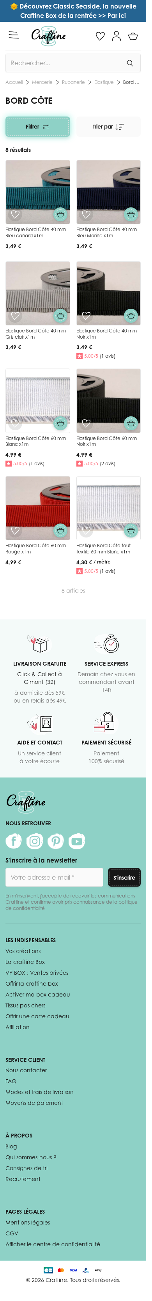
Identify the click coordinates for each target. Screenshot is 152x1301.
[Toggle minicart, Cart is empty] (133, 36)
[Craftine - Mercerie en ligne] (48, 36)
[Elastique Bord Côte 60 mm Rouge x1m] (37, 508)
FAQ (10, 1081)
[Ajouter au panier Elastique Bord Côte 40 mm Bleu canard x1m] (60, 214)
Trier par (103, 126)
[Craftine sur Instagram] (35, 841)
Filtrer (32, 126)
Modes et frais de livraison (39, 1092)
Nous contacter (26, 1070)
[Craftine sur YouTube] (77, 841)
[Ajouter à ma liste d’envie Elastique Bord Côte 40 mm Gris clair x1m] (15, 316)
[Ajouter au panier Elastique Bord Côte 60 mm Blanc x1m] (60, 423)
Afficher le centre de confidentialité (52, 1244)
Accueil (14, 82)
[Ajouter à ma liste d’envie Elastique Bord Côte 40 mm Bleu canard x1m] (15, 214)
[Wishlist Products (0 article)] (100, 36)
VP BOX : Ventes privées (36, 972)
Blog (11, 1146)
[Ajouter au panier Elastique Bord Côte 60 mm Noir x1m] (131, 423)
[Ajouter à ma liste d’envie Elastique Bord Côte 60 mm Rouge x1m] (15, 530)
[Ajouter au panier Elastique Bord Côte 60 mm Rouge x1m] (60, 530)
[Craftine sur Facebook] (13, 841)
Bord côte (86, 82)
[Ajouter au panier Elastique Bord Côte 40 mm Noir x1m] (131, 316)
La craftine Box (25, 961)
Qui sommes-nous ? (31, 1157)
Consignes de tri (26, 1168)
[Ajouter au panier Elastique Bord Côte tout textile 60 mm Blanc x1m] (131, 530)
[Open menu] (13, 35)
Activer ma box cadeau (37, 994)
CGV (11, 1233)
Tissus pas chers (25, 1005)
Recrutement (23, 1179)
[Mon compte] (116, 36)
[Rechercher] (129, 63)
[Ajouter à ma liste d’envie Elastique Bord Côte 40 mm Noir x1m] (86, 316)
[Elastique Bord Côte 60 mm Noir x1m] (108, 401)
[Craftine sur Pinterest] (56, 841)
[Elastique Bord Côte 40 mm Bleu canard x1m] (37, 192)
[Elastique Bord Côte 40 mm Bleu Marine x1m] (108, 192)
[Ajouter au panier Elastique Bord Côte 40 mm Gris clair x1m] (60, 316)
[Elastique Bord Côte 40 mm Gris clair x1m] (37, 293)
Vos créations (23, 951)
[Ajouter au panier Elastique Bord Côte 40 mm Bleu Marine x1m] (131, 214)
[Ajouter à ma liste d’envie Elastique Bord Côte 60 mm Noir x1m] (86, 423)
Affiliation (17, 1027)
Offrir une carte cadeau (37, 1016)
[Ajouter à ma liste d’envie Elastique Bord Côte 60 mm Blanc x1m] (15, 423)
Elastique (55, 82)
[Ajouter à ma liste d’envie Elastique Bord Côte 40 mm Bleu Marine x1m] (86, 214)
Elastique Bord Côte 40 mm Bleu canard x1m (35, 232)
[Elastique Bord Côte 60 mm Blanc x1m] (37, 401)
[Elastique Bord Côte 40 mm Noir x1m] (108, 293)
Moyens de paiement (34, 1102)
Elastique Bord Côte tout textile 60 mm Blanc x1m (103, 549)
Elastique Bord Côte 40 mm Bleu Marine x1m (106, 232)
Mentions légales (27, 1222)
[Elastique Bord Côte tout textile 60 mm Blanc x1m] (108, 508)
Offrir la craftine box (31, 983)
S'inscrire (124, 877)
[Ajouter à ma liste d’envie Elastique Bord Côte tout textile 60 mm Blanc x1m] (86, 530)
